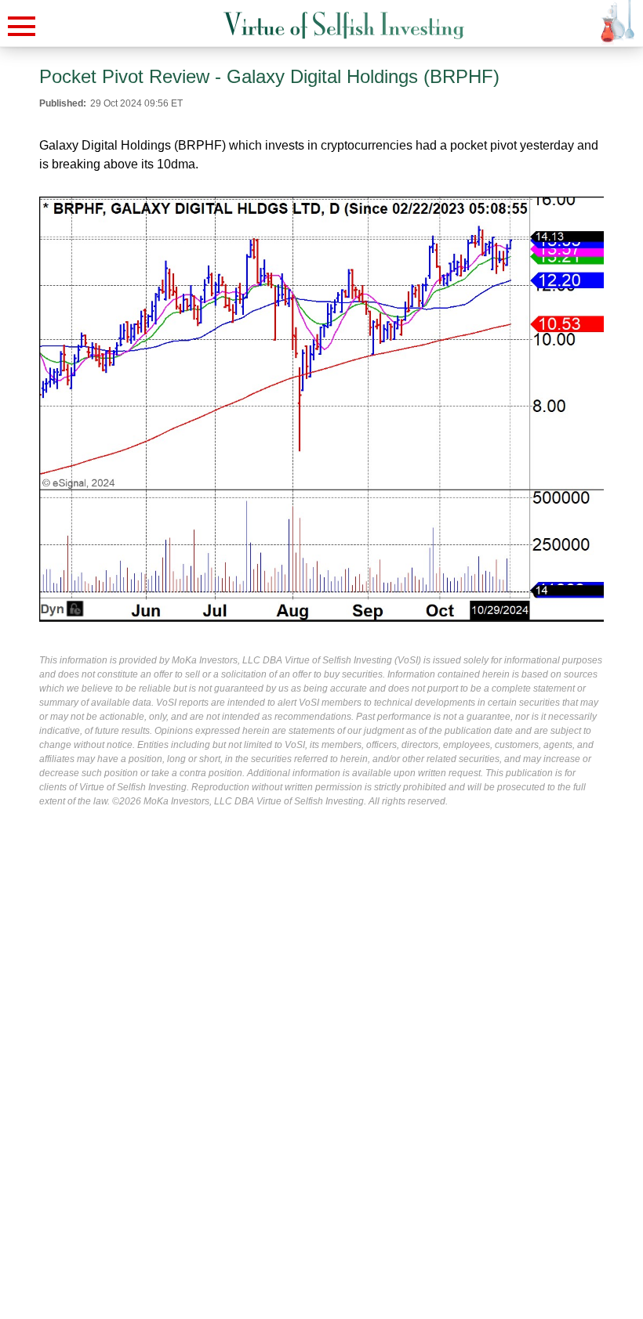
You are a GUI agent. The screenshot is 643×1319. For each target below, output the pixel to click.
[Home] (343, 25)
